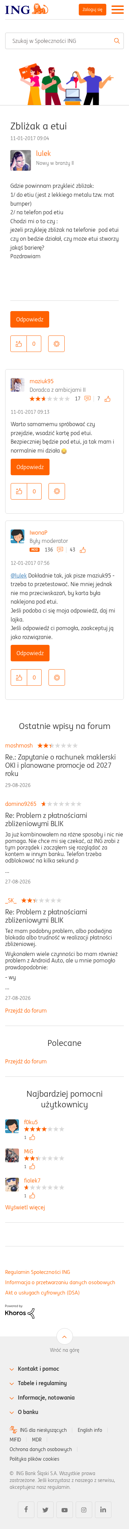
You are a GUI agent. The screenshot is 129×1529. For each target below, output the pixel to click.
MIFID (15, 1440)
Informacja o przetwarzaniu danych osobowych (60, 1282)
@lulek (19, 575)
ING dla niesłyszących (43, 1430)
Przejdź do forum (26, 1010)
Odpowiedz (29, 319)
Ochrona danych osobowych (41, 1449)
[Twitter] (45, 1510)
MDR (37, 1440)
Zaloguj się (93, 9)
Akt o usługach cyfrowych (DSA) (42, 1292)
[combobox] (64, 41)
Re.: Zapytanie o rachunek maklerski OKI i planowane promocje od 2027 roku (60, 765)
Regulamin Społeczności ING (37, 1272)
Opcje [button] (56, 343)
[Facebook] (26, 1510)
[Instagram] (84, 1510)
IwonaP (38, 532)
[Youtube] (64, 1510)
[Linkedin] (103, 1510)
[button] (18, 343)
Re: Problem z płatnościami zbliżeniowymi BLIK (46, 819)
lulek (43, 153)
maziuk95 (42, 381)
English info (90, 1430)
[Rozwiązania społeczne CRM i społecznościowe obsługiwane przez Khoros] (19, 1311)
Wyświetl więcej (25, 1207)
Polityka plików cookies (34, 1459)
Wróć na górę (64, 1350)
